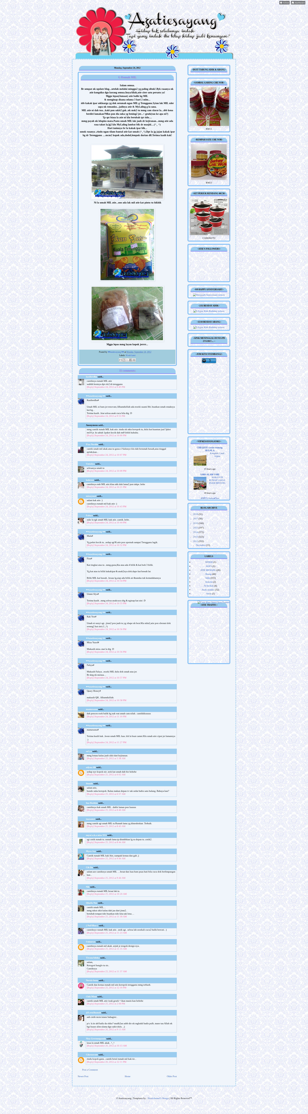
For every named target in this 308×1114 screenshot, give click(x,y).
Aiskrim (209, 582)
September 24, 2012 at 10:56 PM (110, 629)
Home (127, 1076)
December (201, 545)
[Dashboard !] (298, 3)
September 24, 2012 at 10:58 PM (110, 700)
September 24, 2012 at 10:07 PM (110, 455)
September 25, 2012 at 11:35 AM (111, 948)
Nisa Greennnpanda (96, 1038)
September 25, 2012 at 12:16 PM (110, 987)
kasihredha (91, 376)
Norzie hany (92, 980)
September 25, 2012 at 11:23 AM (111, 932)
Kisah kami (130, 355)
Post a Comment (90, 1069)
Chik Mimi (91, 996)
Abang (208, 574)
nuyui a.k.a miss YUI (96, 835)
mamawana (92, 709)
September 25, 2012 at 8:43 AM (110, 826)
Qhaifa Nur (91, 902)
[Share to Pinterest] (134, 360)
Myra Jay (91, 851)
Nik (87, 886)
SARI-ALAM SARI (209, 474)
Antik (209, 593)
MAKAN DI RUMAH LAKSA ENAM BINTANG (217, 480)
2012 (196, 541)
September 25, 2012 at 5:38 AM (110, 758)
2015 (196, 527)
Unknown (90, 941)
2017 (196, 518)
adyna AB (91, 767)
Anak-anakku (208, 589)
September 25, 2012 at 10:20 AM (111, 894)
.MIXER (209, 562)
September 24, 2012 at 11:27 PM (110, 742)
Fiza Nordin (92, 444)
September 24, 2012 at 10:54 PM (110, 580)
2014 (196, 532)
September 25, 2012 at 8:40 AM (110, 810)
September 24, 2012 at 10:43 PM (110, 506)
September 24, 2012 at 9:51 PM (110, 416)
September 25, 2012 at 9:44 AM (110, 858)
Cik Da (89, 867)
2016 (196, 523)
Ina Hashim (92, 803)
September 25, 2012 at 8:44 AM (110, 842)
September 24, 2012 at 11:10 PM (110, 716)
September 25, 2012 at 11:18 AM (111, 916)
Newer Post (83, 1076)
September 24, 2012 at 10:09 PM (110, 471)
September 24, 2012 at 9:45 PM (110, 387)
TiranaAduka (93, 957)
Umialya (90, 463)
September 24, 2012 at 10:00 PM (110, 435)
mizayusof (91, 496)
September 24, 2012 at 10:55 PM (110, 603)
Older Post (172, 1076)
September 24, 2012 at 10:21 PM (110, 487)
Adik (207, 578)
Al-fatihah (209, 585)
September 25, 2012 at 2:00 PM (110, 1003)
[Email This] (120, 360)
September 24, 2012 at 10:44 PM (110, 522)
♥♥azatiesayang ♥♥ (116, 352)
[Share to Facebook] (130, 360)
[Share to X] (127, 360)
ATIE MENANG (208, 570)
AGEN (209, 566)
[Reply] (90, 387)
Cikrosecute (92, 1054)
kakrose (90, 480)
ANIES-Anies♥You (210, 498)
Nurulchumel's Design (158, 1098)
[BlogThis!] (124, 360)
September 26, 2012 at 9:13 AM (110, 1029)
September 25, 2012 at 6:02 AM (110, 774)
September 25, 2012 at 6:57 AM (110, 794)
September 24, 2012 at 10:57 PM (110, 677)
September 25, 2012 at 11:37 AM (111, 971)
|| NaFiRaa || (92, 925)
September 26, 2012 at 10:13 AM (111, 1045)
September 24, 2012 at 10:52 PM (110, 545)
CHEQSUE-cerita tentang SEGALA (210, 449)
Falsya (89, 515)
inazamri (90, 819)
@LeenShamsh (93, 1012)
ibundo (89, 783)
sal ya (89, 751)
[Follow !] (284, 3)
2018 (196, 514)
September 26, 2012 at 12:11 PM (110, 1062)
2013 (196, 536)
